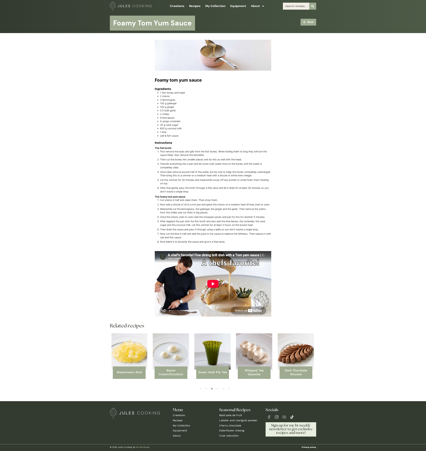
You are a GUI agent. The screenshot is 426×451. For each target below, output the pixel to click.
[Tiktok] (292, 417)
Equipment (238, 6)
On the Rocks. (143, 447)
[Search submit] (312, 6)
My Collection (215, 6)
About (255, 6)
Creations (177, 6)
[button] (200, 389)
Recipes (195, 6)
